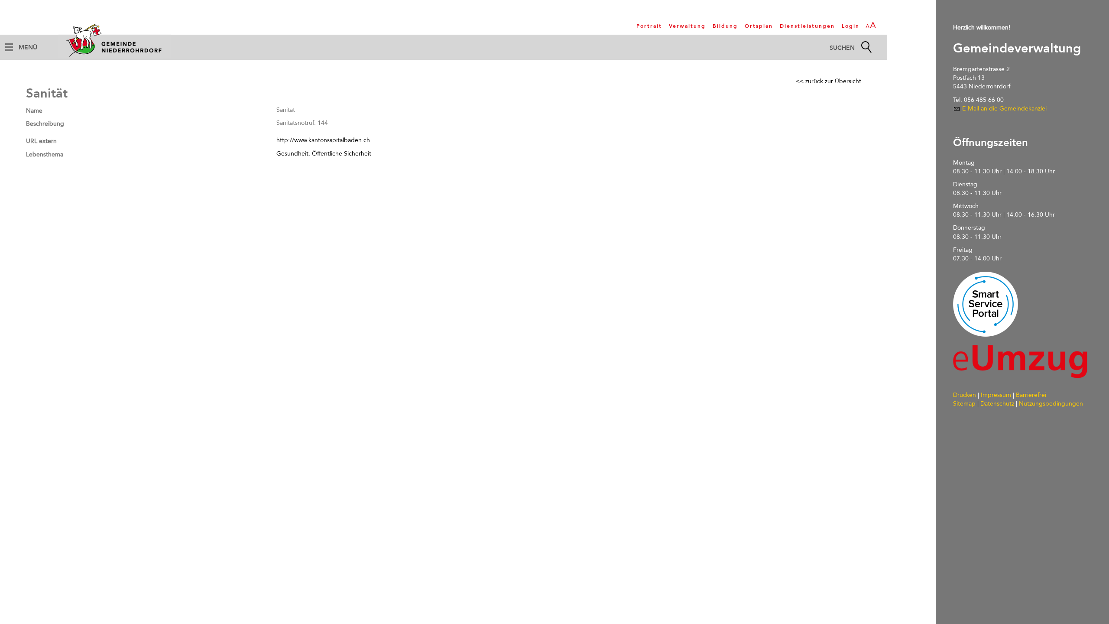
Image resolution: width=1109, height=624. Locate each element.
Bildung (725, 26)
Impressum (996, 395)
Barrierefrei (1031, 395)
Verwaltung (687, 26)
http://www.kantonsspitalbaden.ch (323, 140)
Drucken (964, 395)
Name (34, 111)
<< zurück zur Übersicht (828, 81)
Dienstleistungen (807, 26)
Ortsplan (759, 26)
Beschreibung (45, 124)
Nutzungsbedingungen (1051, 404)
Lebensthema (44, 154)
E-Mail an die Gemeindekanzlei (1004, 108)
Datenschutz (997, 404)
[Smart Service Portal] (985, 304)
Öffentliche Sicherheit (341, 154)
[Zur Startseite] (114, 40)
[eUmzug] (1020, 361)
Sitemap (964, 404)
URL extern (41, 141)
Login (850, 26)
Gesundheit (292, 154)
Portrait (649, 26)
